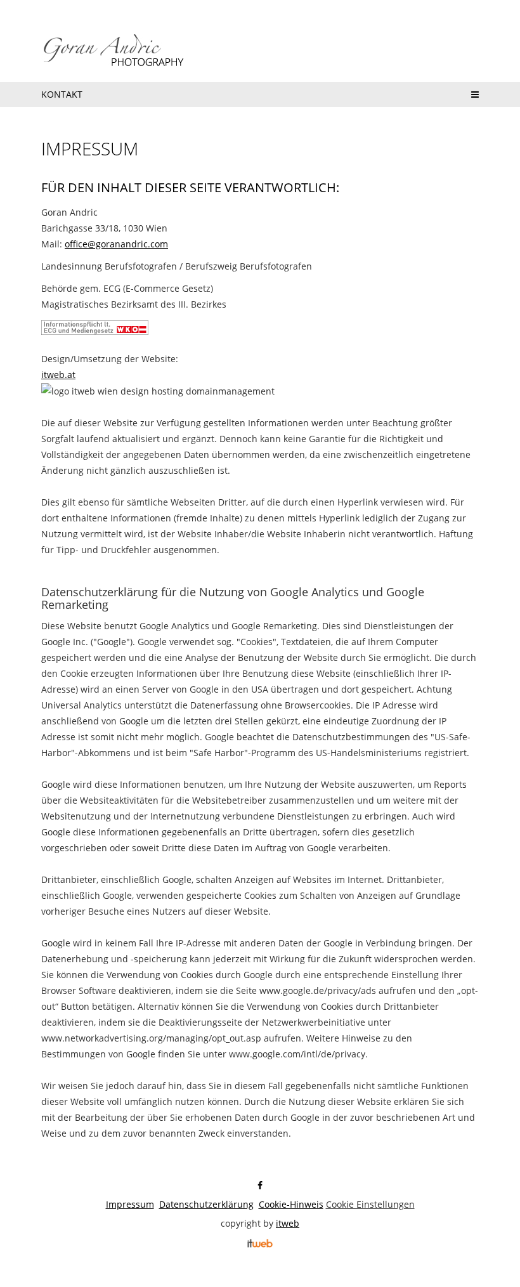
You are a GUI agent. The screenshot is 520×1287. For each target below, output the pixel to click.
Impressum (130, 1204)
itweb (287, 1223)
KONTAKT (61, 94)
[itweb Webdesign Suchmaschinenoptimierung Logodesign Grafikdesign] (260, 1242)
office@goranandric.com (116, 244)
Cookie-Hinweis (291, 1204)
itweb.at (58, 375)
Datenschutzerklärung (206, 1204)
